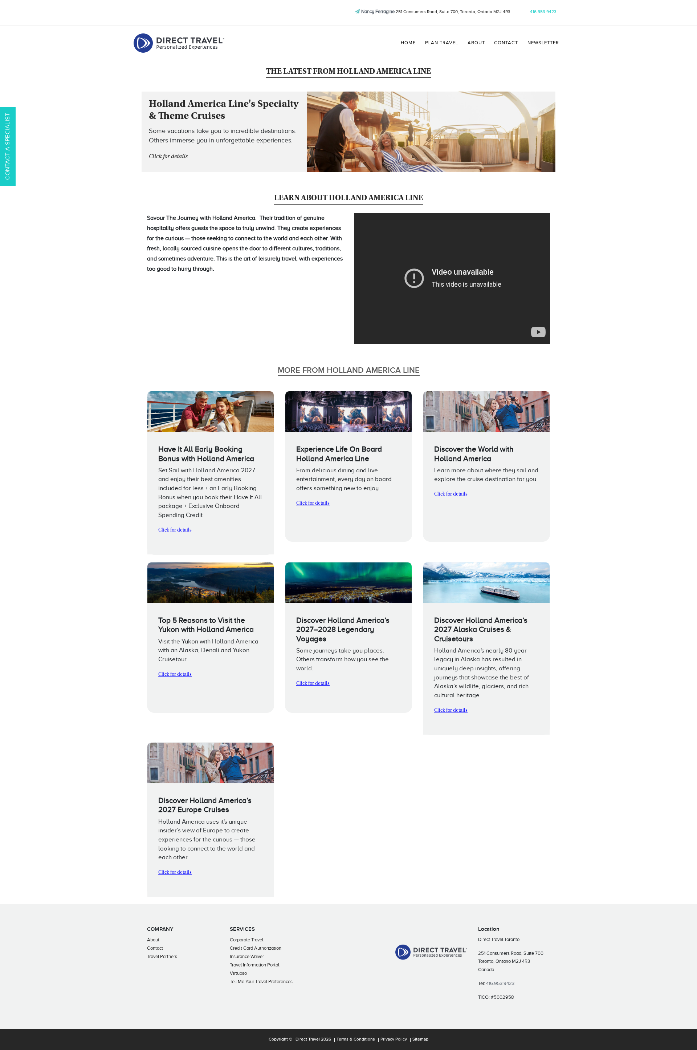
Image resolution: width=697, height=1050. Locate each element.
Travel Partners (162, 956)
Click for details (168, 156)
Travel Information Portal (254, 965)
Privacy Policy (393, 1039)
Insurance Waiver (247, 956)
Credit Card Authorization (255, 948)
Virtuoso (238, 973)
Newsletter (543, 42)
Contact (506, 42)
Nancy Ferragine (378, 11)
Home (408, 42)
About (476, 42)
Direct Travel (307, 1039)
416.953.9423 (543, 11)
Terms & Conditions (356, 1039)
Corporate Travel (246, 939)
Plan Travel (441, 42)
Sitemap (420, 1039)
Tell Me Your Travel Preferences (261, 981)
